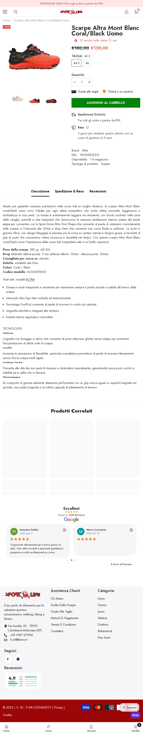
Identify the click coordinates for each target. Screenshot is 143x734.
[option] (34, 56)
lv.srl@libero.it (18, 640)
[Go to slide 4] (71, 560)
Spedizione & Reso (69, 191)
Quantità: (78, 75)
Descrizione (40, 191)
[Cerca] (15, 12)
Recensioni (98, 191)
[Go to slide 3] (68, 560)
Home (6, 20)
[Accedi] (127, 12)
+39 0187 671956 (21, 635)
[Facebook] (8, 659)
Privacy (58, 707)
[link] (25, 487)
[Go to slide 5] (74, 560)
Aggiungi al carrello (106, 103)
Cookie (7, 715)
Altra (85, 150)
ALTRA (30, 279)
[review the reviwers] (64, 530)
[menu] (5, 11)
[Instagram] (18, 659)
